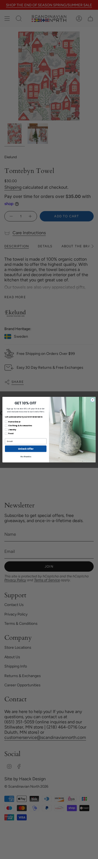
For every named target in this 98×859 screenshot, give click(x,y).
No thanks (25, 456)
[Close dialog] (92, 400)
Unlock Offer (25, 448)
